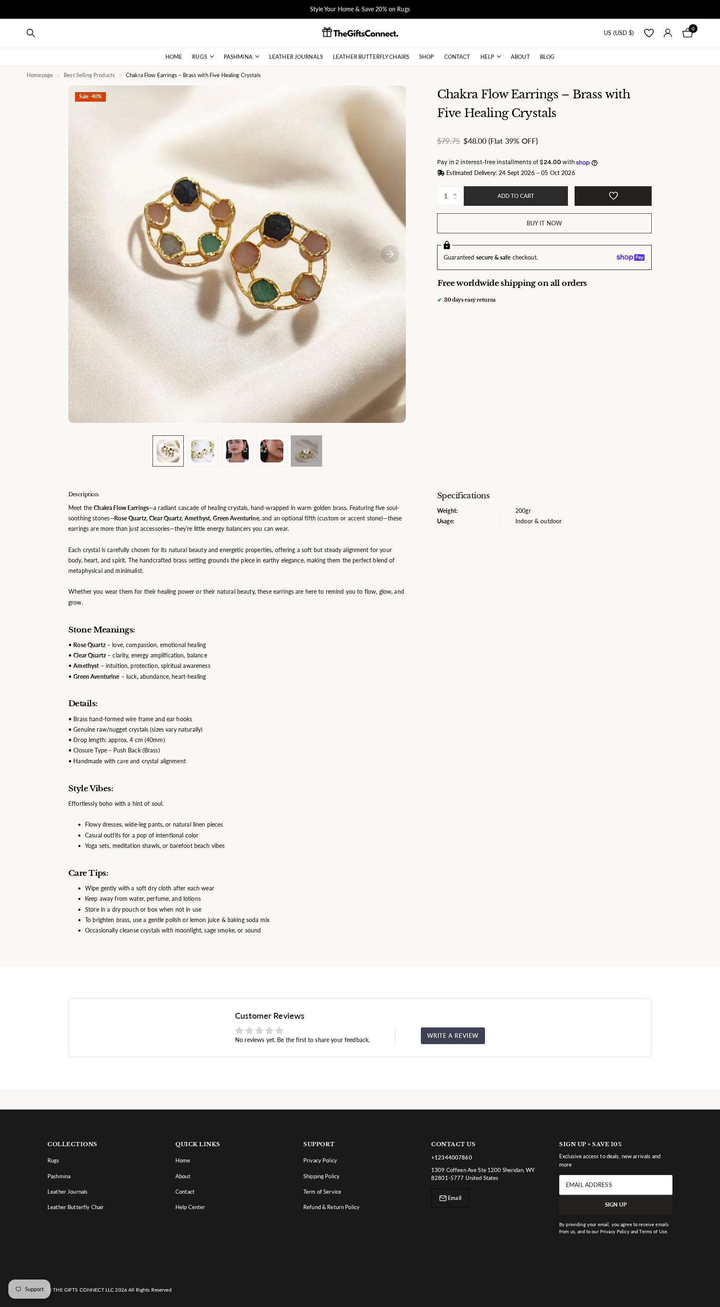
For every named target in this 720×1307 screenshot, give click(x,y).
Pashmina (238, 56)
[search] (31, 33)
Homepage (40, 75)
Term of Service (322, 1191)
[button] (457, 189)
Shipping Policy (321, 1176)
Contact (457, 56)
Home (173, 56)
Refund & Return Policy (331, 1207)
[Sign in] (668, 33)
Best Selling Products (89, 75)
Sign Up (616, 1204)
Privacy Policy (320, 1160)
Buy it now (544, 223)
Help (487, 56)
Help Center (190, 1207)
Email (454, 1198)
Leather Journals (296, 56)
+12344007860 (451, 1157)
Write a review (453, 1035)
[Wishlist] (649, 33)
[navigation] (168, 451)
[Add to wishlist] (613, 196)
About (520, 56)
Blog (547, 56)
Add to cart (516, 195)
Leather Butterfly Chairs (371, 56)
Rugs (199, 56)
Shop (426, 56)
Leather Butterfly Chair (76, 1207)
